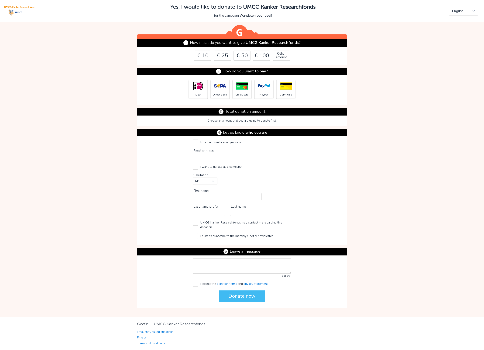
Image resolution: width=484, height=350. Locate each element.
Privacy (142, 337)
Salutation (200, 175)
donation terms (227, 284)
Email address (203, 150)
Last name (238, 206)
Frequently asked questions (155, 332)
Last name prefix (205, 206)
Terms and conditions (151, 343)
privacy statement (256, 284)
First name (201, 191)
